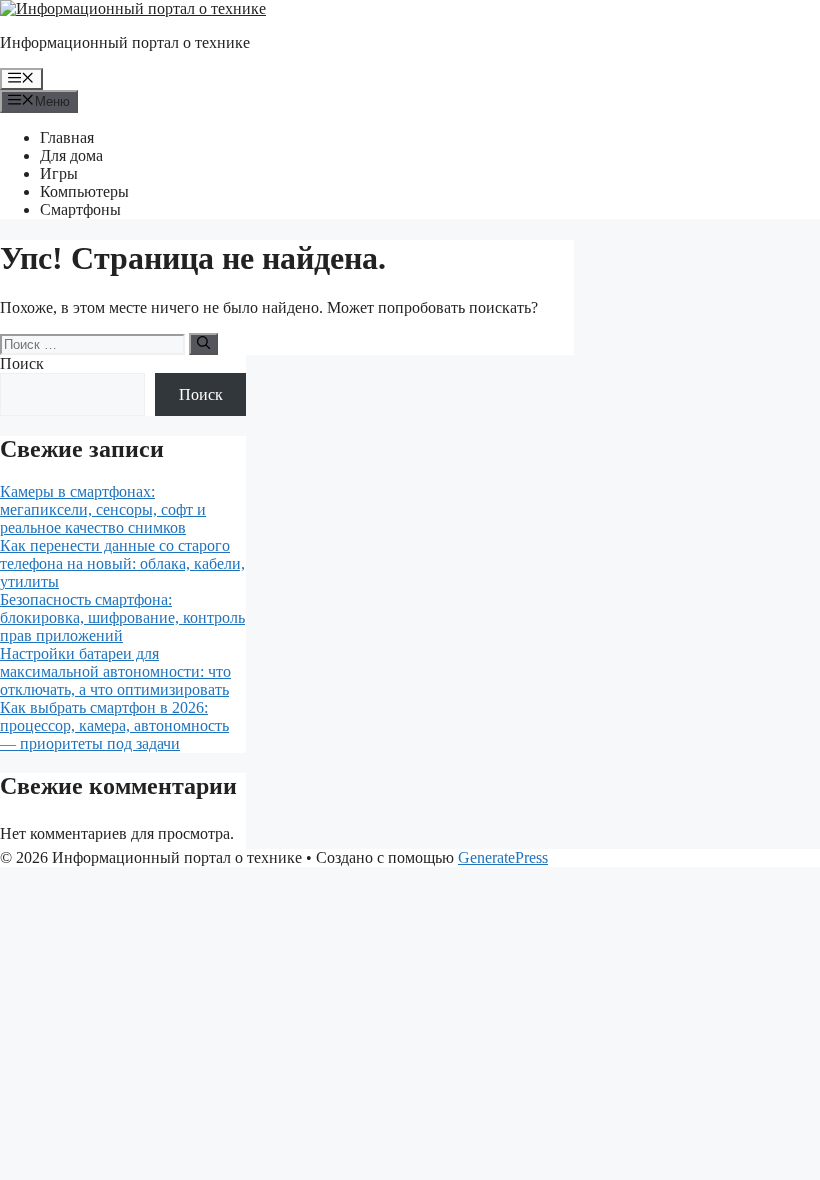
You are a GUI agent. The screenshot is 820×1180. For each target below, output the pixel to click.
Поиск (22, 363)
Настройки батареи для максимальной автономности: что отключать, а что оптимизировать (115, 671)
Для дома (71, 155)
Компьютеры (84, 191)
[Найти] (203, 344)
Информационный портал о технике (125, 42)
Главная (67, 137)
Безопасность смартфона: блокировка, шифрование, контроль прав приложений (122, 617)
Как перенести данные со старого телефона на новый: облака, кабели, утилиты (122, 563)
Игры (59, 173)
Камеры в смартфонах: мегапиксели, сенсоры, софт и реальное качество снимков (103, 509)
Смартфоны (80, 209)
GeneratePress (503, 857)
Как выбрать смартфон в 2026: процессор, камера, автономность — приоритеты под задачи (114, 725)
